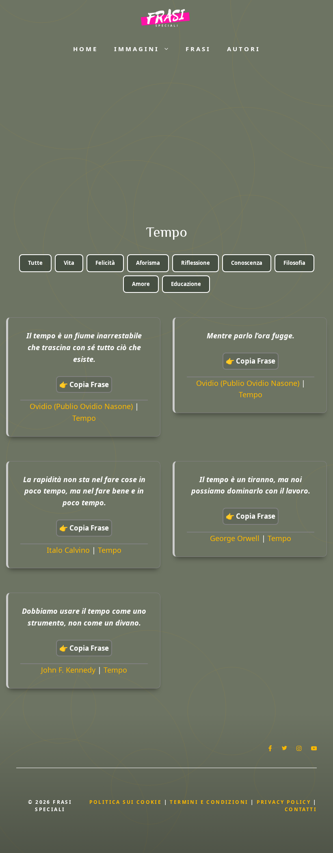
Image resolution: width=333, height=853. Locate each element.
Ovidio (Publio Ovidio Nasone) (81, 406)
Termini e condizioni (209, 802)
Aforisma (148, 262)
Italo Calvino (68, 550)
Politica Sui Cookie (125, 802)
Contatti (301, 809)
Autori (243, 49)
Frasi (198, 49)
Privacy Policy (285, 802)
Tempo (84, 418)
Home (85, 49)
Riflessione (195, 262)
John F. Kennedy (68, 670)
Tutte (35, 262)
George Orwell (234, 538)
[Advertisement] (166, 130)
